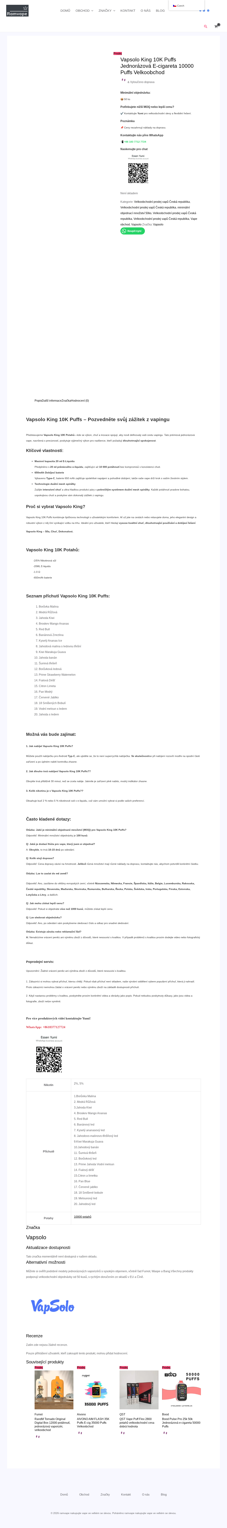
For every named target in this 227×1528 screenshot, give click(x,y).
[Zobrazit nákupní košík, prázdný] (217, 27)
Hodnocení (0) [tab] (80, 400)
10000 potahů (82, 1216)
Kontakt (127, 10)
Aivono (81, 1414)
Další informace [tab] (52, 400)
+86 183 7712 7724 (135, 141)
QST (122, 1414)
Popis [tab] (38, 400)
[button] (91, 11)
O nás (146, 10)
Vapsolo (136, 224)
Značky (105, 10)
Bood (165, 1414)
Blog (160, 10)
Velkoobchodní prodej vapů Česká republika (162, 201)
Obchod (83, 10)
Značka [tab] (66, 400)
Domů (65, 10)
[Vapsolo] (52, 1306)
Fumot (39, 1414)
